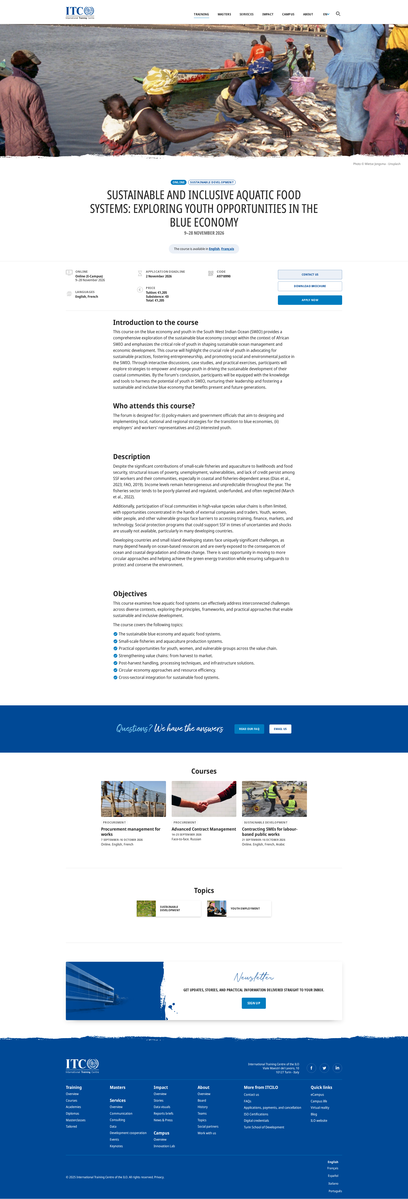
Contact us (251, 1094)
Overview (72, 1093)
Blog (314, 1114)
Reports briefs (163, 1113)
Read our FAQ (249, 729)
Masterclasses (75, 1120)
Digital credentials (256, 1120)
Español (333, 1175)
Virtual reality (320, 1107)
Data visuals (162, 1106)
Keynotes (116, 1146)
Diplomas (72, 1113)
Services (247, 14)
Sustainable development (212, 182)
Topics (202, 1120)
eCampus (317, 1094)
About (308, 14)
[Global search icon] (338, 14)
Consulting (117, 1119)
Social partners (208, 1126)
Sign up (253, 1003)
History (203, 1106)
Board (202, 1100)
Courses (71, 1100)
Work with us (207, 1133)
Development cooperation (128, 1132)
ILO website (319, 1120)
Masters (224, 14)
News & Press (163, 1120)
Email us (280, 729)
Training (201, 14)
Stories (158, 1100)
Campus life (319, 1101)
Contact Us (310, 274)
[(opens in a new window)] (311, 1068)
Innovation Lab (164, 1146)
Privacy (159, 1177)
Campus (288, 14)
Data (113, 1126)
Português (335, 1191)
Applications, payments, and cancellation (272, 1107)
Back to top (397, 1193)
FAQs (247, 1101)
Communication (121, 1113)
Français (227, 248)
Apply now (310, 300)
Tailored (71, 1126)
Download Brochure (310, 286)
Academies (73, 1106)
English (214, 248)
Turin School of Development (264, 1127)
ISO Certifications (256, 1114)
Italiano (333, 1183)
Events (114, 1139)
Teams (202, 1113)
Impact (268, 14)
